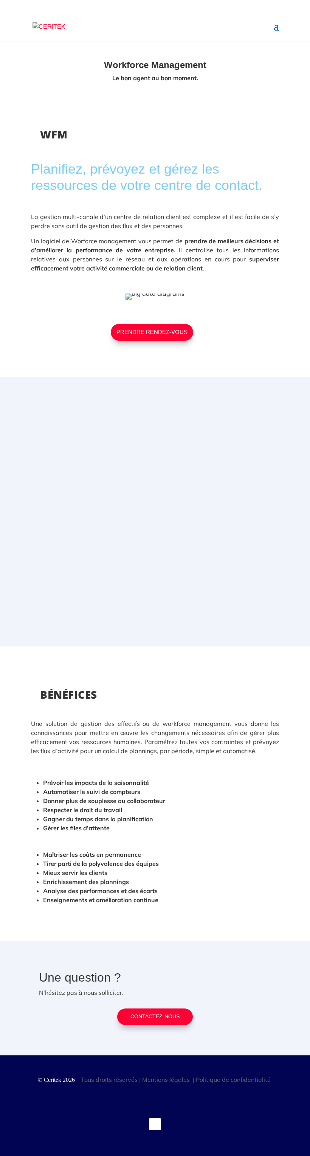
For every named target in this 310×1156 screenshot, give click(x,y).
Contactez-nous (155, 1016)
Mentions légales (166, 1079)
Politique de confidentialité (234, 1079)
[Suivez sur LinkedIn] (155, 1124)
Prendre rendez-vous (152, 332)
